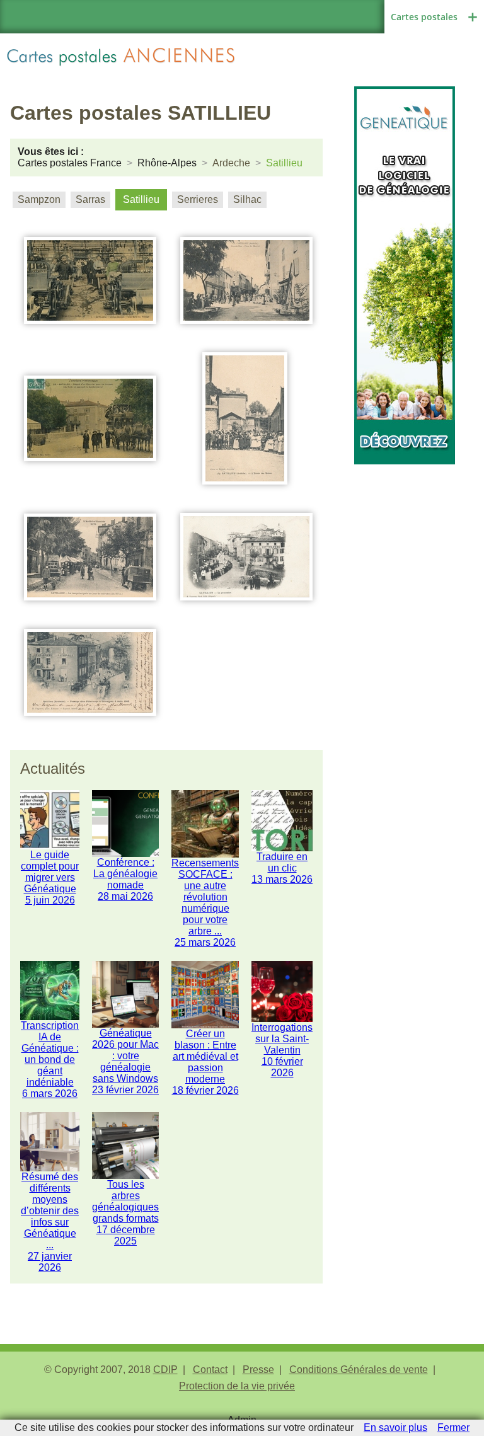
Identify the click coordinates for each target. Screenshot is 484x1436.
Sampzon (39, 199)
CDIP (165, 1369)
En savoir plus (395, 1427)
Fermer (453, 1427)
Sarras (90, 199)
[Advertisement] (404, 527)
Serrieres (197, 199)
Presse (258, 1369)
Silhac (247, 199)
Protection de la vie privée (237, 1386)
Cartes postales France (70, 163)
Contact (210, 1369)
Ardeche (231, 163)
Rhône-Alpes (167, 163)
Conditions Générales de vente (358, 1369)
